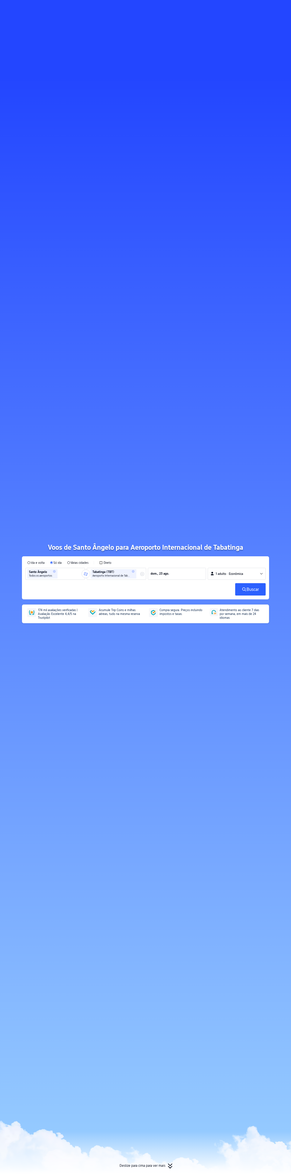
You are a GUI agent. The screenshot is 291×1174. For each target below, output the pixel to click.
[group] (55, 574)
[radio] (35, 562)
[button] (250, 7)
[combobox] (60, 573)
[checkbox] (105, 562)
